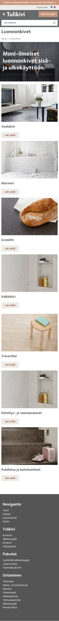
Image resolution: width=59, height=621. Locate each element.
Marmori (7, 183)
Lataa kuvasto (10, 563)
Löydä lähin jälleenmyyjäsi (16, 560)
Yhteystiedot (10, 546)
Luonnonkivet (16, 31)
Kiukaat (7, 514)
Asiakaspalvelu (10, 596)
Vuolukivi (8, 126)
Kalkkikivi (8, 297)
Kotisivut (7, 535)
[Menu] (3, 14)
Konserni (7, 542)
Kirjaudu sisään (42, 7)
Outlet (6, 521)
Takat (6, 510)
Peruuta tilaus (10, 607)
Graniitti (7, 240)
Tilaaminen (8, 581)
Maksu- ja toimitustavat (15, 585)
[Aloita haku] (55, 23)
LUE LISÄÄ (10, 135)
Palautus (7, 588)
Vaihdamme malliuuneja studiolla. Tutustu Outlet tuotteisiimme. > (29, 2)
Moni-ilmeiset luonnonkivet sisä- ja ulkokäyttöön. (27, 60)
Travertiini (9, 356)
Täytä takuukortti (12, 567)
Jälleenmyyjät (10, 538)
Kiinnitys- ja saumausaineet (21, 413)
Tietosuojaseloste (12, 599)
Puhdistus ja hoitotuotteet (20, 470)
